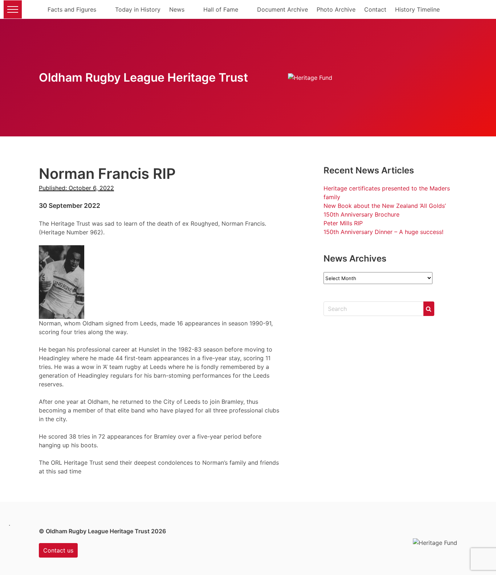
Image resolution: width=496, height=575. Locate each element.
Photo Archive (336, 9)
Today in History (137, 9)
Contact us (58, 550)
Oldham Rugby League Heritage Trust (143, 77)
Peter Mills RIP (343, 223)
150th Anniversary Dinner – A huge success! (383, 231)
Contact (375, 9)
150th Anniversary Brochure (361, 214)
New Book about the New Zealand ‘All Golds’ (385, 205)
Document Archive (282, 9)
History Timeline (417, 9)
